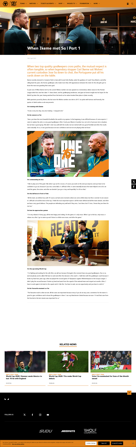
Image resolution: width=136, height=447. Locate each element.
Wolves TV (71, 3)
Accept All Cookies (117, 443)
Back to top (129, 393)
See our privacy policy (18, 444)
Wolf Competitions (90, 431)
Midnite (68, 431)
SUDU (46, 431)
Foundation (84, 3)
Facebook (133, 186)
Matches (33, 3)
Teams (22, 3)
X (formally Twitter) (133, 181)
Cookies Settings (91, 443)
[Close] (133, 443)
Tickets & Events (47, 3)
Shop (60, 3)
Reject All (103, 443)
